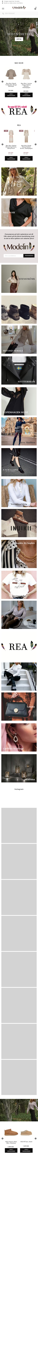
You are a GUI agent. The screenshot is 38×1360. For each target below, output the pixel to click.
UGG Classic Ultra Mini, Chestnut (11, 1142)
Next (35, 82)
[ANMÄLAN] (28, 255)
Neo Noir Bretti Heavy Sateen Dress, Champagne (26, 147)
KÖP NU (19, 39)
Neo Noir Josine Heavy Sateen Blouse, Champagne (26, 85)
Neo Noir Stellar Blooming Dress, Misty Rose (11, 147)
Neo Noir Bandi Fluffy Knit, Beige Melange (11, 85)
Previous (2, 82)
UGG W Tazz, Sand (26, 1141)
